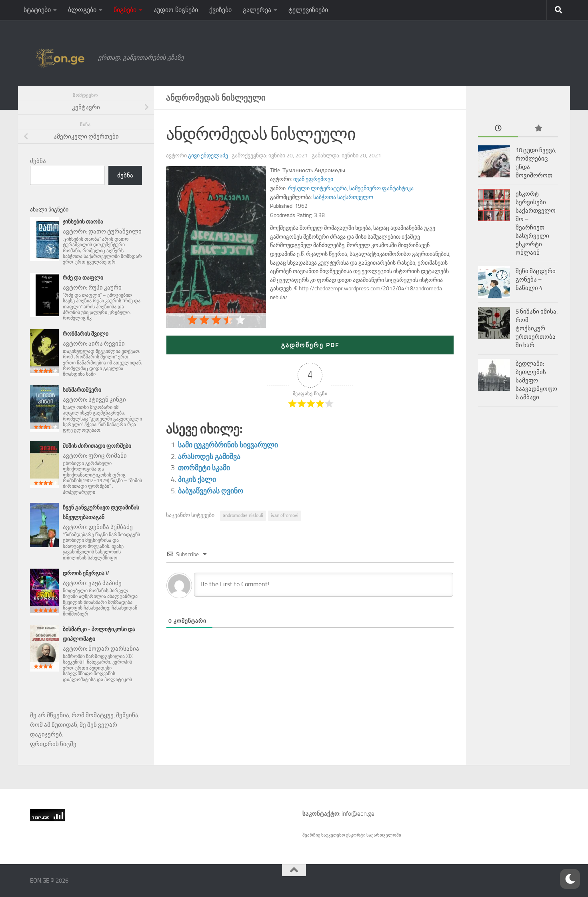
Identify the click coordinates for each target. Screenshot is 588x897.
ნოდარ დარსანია (113, 648)
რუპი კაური (105, 287)
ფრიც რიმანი (107, 455)
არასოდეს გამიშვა (209, 456)
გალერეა (257, 10)
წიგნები (125, 10)
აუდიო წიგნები (176, 10)
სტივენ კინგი (107, 399)
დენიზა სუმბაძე (110, 527)
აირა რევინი (106, 343)
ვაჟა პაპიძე (105, 583)
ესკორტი (356, 835)
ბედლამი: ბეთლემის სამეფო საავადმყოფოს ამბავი (536, 380)
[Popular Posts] (538, 128)
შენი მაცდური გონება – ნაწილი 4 (536, 279)
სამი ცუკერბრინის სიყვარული (228, 444)
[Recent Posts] (498, 128)
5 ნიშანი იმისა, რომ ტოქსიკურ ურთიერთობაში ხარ (537, 328)
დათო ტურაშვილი (115, 231)
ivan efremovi (284, 515)
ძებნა (38, 161)
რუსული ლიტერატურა (317, 188)
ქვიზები (220, 10)
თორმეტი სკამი (204, 467)
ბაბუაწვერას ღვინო (210, 491)
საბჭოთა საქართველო (343, 197)
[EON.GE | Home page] (60, 58)
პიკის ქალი (197, 479)
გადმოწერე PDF (310, 345)
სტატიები (37, 10)
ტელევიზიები (308, 10)
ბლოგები (82, 10)
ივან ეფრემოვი (313, 179)
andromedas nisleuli (243, 515)
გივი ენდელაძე (208, 155)
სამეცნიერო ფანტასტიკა (381, 188)
